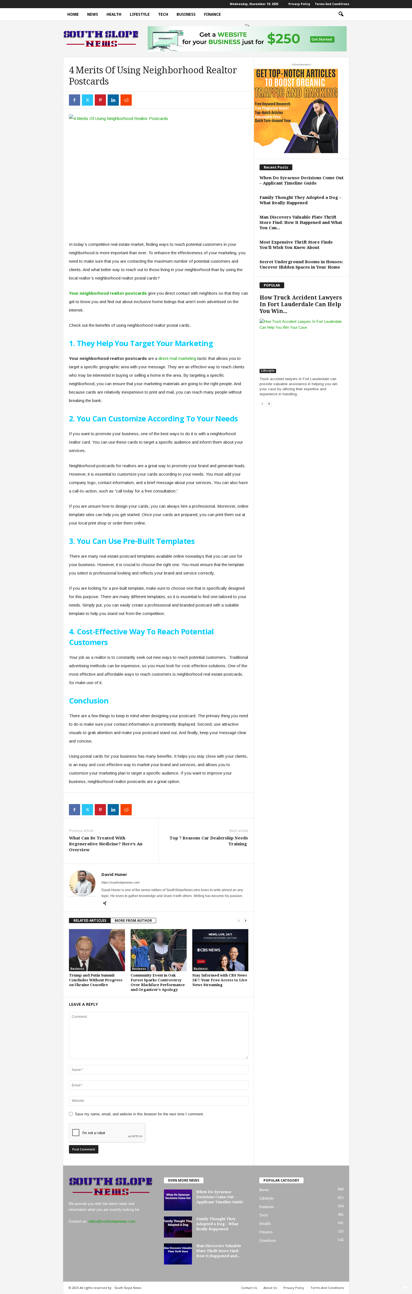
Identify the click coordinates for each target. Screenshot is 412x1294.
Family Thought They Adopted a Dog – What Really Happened (300, 200)
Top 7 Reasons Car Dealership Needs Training (209, 841)
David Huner (114, 874)
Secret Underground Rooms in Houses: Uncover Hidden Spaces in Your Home (301, 264)
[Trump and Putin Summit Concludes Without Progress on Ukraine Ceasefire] (97, 950)
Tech (163, 14)
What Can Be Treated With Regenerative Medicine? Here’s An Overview (105, 844)
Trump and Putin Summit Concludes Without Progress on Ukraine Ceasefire (95, 980)
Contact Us (249, 1288)
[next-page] (245, 920)
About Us (270, 1288)
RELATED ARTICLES (89, 920)
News (92, 14)
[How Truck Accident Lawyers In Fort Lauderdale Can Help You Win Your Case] (302, 346)
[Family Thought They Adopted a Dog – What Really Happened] (178, 1227)
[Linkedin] (113, 100)
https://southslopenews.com (120, 882)
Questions (267, 1240)
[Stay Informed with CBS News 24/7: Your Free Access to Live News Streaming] (220, 950)
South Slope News (127, 1288)
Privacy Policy (299, 4)
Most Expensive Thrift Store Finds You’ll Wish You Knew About (296, 245)
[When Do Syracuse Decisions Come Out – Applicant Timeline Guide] (178, 1200)
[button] (341, 14)
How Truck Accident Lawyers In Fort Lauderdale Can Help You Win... (301, 304)
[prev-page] (239, 920)
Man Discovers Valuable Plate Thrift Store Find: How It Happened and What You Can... (301, 222)
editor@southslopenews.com (112, 1221)
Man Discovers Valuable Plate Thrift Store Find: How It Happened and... (218, 1251)
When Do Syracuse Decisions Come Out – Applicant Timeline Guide (302, 180)
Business (186, 14)
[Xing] (104, 904)
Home (73, 14)
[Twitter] (87, 100)
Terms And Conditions (332, 4)
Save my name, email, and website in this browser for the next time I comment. (139, 1114)
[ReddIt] (126, 100)
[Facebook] (74, 100)
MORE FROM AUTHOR (133, 920)
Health (114, 14)
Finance (212, 14)
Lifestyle (140, 14)
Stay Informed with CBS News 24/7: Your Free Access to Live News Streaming (219, 980)
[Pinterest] (100, 100)
